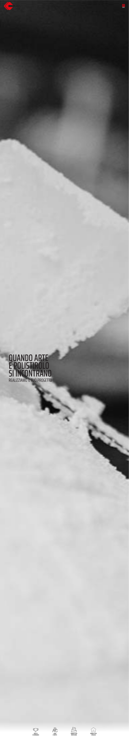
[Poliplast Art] (12, 6)
